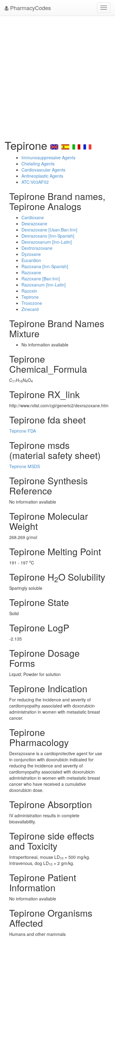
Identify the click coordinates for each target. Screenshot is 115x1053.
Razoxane (31, 272)
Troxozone (31, 303)
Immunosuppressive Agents (48, 157)
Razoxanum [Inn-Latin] (43, 285)
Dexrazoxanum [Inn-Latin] (46, 242)
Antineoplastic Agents (42, 176)
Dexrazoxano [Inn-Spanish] (47, 236)
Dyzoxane (31, 254)
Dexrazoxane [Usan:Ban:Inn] (49, 230)
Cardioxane (32, 217)
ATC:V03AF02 (35, 182)
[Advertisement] (57, 75)
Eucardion (31, 260)
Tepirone (30, 297)
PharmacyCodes (30, 8)
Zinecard (30, 309)
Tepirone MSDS (24, 466)
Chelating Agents (38, 164)
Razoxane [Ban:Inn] (40, 278)
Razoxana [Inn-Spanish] (44, 266)
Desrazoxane (34, 223)
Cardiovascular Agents (43, 170)
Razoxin (29, 291)
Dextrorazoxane (36, 248)
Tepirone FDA (22, 431)
